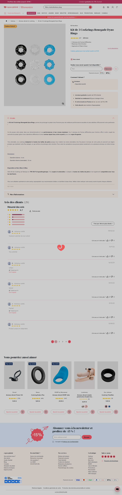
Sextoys (44, 13)
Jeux (81, 13)
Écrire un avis (36, 211)
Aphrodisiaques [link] (92, 465)
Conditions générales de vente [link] (52, 491)
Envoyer (86, 440)
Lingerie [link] (90, 461)
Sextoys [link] (90, 459)
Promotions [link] (91, 471)
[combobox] (102, 223)
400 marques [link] (92, 476)
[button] (104, 7)
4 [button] (66, 345)
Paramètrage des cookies (65, 471)
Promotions (88, 13)
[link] (108, 7)
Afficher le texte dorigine (33, 296)
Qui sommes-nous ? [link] (9, 459)
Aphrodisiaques (73, 13)
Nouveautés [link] (91, 473)
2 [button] (59, 345)
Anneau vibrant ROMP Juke (61, 398)
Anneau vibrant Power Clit (14, 398)
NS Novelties (74, 25)
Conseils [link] (6, 467)
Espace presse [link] (8, 473)
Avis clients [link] (7, 461)
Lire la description (113, 48)
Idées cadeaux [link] (92, 475)
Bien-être (63, 13)
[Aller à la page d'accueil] (6, 21)
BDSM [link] (90, 467)
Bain (38, 13)
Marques (97, 13)
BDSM (57, 13)
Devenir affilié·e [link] (62, 469)
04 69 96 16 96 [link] (34, 467)
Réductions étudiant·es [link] (64, 467)
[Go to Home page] (18, 7)
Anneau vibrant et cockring (27, 21)
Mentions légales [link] (37, 491)
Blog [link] (5, 465)
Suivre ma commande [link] (36, 459)
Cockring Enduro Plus (37, 398)
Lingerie (51, 13)
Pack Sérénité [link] (62, 463)
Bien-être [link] (91, 463)
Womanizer (31, 13)
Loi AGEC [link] (33, 465)
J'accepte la (66, 445)
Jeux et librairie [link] (92, 469)
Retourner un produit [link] (36, 461)
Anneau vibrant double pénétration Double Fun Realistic (84, 399)
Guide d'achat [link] (8, 463)
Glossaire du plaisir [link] (9, 469)
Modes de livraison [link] (63, 459)
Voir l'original (12, 272)
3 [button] (62, 345)
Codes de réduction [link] (64, 465)
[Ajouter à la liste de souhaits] (116, 69)
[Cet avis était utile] (107, 240)
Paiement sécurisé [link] (63, 461)
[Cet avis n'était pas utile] (112, 240)
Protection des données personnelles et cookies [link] (76, 491)
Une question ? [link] (34, 463)
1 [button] (55, 345)
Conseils (105, 13)
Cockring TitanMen (108, 398)
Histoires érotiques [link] (9, 471)
